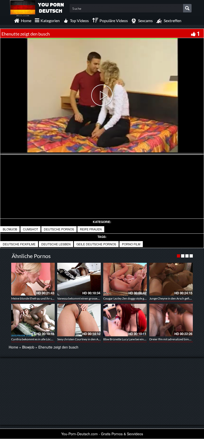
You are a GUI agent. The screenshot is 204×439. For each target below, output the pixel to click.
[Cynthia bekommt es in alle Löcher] (33, 320)
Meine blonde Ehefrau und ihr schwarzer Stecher (43, 298)
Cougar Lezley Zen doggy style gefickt (127, 298)
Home (13, 347)
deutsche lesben (56, 244)
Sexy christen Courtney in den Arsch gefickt (85, 339)
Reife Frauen (91, 229)
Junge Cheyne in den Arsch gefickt (171, 298)
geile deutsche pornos (96, 244)
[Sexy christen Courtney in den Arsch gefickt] (79, 320)
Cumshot (30, 229)
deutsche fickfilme (19, 244)
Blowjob (10, 229)
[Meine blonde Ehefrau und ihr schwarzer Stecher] (33, 279)
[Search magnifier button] (187, 8)
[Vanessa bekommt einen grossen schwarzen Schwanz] (79, 279)
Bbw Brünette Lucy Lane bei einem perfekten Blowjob (137, 339)
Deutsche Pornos (59, 229)
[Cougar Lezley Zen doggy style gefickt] (125, 279)
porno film (131, 244)
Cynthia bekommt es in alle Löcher (33, 339)
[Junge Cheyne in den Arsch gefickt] (171, 279)
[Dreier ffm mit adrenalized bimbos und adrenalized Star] (171, 320)
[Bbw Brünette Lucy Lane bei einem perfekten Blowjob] (125, 320)
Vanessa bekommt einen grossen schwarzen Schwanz (91, 298)
